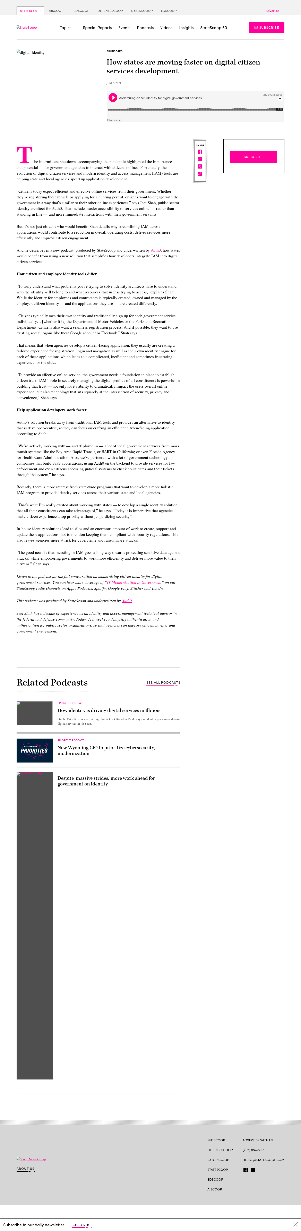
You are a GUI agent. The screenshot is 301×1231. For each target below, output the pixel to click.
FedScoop (80, 10)
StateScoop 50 (213, 27)
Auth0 (156, 250)
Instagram (268, 1169)
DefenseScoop (110, 10)
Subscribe (269, 27)
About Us (26, 1169)
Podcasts (145, 27)
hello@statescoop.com (263, 1159)
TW (252, 1169)
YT (275, 1169)
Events (124, 27)
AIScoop (56, 10)
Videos (166, 27)
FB (245, 1169)
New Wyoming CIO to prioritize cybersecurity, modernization (106, 751)
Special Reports (97, 27)
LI (259, 1169)
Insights (186, 27)
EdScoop (169, 10)
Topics (65, 27)
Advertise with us (258, 1140)
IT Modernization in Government (134, 582)
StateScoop (30, 11)
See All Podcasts (163, 682)
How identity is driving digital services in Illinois (109, 710)
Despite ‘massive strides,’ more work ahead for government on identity (106, 781)
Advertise (273, 10)
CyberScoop (142, 10)
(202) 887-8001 (254, 1150)
